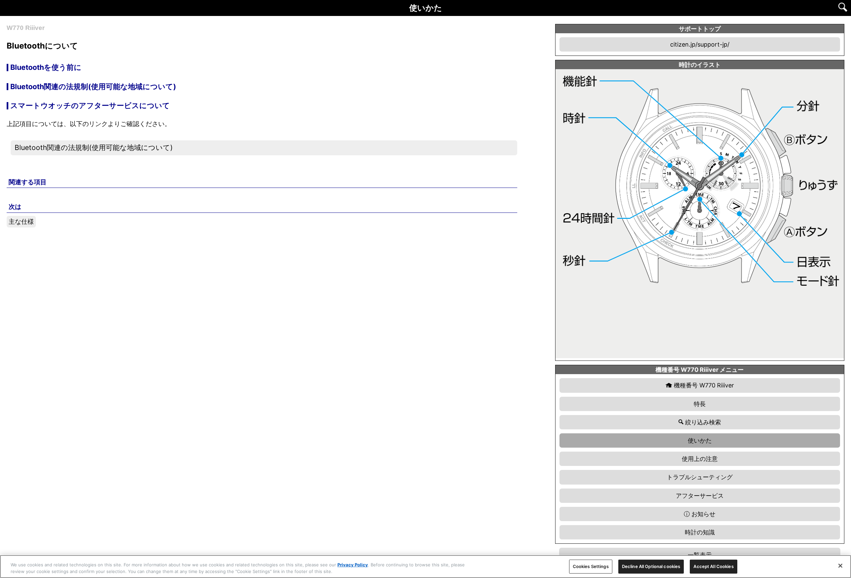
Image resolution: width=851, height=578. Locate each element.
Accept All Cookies (713, 566)
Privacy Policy (352, 564)
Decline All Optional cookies (651, 566)
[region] (425, 566)
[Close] (840, 565)
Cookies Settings (591, 566)
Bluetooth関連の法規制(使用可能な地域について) (94, 147)
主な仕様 (21, 221)
